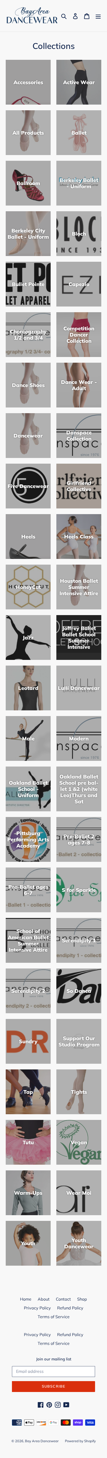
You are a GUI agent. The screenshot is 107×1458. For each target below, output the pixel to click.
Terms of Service (54, 1316)
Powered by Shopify (80, 1441)
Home (25, 1299)
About (44, 1299)
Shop (82, 1299)
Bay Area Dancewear (42, 1441)
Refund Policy (70, 1307)
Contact (63, 1299)
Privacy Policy (37, 1307)
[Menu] (98, 16)
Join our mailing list (53, 1359)
